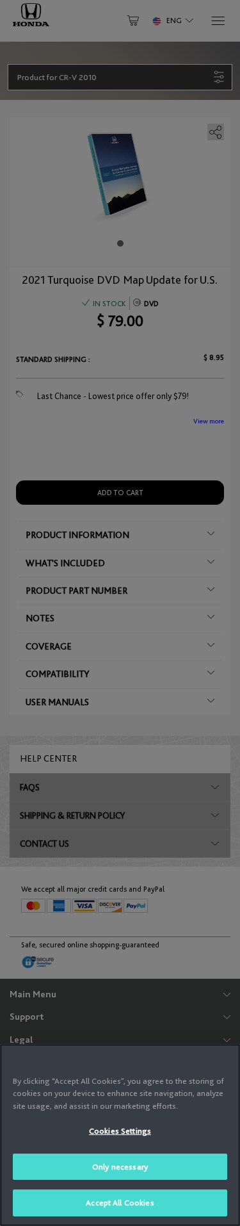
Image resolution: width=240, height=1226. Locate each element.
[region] (120, 1135)
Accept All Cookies (120, 1202)
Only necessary (120, 1167)
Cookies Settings (120, 1131)
